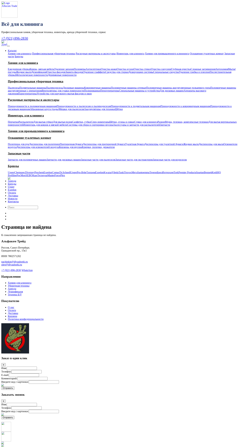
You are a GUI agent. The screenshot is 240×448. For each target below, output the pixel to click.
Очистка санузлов (161, 69)
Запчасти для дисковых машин (64, 159)
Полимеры (80, 69)
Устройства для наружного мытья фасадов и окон (64, 93)
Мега (134, 172)
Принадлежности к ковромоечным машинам (185, 106)
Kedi (214, 172)
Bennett (208, 172)
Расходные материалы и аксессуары (96, 53)
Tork (176, 172)
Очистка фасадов (55, 72)
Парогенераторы (27, 93)
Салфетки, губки (81, 122)
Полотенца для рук (18, 144)
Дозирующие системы (140, 72)
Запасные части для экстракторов (134, 159)
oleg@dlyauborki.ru (11, 264)
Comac (55, 172)
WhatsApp (27, 270)
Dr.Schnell (64, 172)
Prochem (39, 172)
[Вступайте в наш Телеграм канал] (6, 430)
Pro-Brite (81, 172)
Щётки (119, 109)
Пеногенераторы (109, 90)
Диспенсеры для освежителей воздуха (37, 147)
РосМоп (21, 175)
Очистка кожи (109, 69)
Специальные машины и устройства (139, 90)
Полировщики (92, 90)
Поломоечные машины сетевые (128, 87)
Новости (12, 198)
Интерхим (168, 172)
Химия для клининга (19, 53)
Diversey (29, 172)
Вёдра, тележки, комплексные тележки (186, 122)
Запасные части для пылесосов (98, 159)
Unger (11, 172)
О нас (11, 307)
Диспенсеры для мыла (211, 144)
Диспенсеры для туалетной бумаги (163, 144)
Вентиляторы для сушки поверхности (63, 90)
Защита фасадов (74, 72)
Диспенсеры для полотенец (44, 144)
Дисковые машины (73, 87)
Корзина (12, 316)
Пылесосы (13, 87)
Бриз (159, 172)
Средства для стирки (116, 72)
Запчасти (165, 124)
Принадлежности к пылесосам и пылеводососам (84, 106)
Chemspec (19, 172)
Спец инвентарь (100, 122)
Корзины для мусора (70, 147)
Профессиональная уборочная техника (53, 53)
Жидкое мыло (23, 72)
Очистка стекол (142, 69)
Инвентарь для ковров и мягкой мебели (45, 124)
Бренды (19, 56)
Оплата (12, 192)
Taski (121, 172)
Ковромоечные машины (97, 87)
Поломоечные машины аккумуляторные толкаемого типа (178, 87)
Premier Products (187, 172)
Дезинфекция (38, 72)
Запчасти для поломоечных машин (27, 159)
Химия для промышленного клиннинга (167, 53)
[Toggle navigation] (8, 46)
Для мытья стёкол (43, 122)
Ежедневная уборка (19, 69)
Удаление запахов (64, 69)
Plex (62, 175)
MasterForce (54, 175)
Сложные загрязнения (203, 69)
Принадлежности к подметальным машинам (135, 106)
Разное (161, 122)
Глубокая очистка (181, 69)
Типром (90, 172)
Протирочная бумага (71, 144)
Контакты (13, 201)
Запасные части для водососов (170, 159)
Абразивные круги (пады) (44, 109)
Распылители (26, 122)
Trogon (153, 172)
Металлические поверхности (32, 75)
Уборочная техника (18, 285)
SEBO (29, 175)
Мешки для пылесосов (71, 109)
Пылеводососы (54, 87)
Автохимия (221, 69)
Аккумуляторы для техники (99, 109)
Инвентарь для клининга (130, 53)
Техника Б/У (15, 294)
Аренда (12, 181)
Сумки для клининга (146, 122)
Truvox (128, 172)
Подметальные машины (32, 87)
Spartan (200, 172)
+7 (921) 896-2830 (14, 38)
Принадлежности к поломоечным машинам (32, 106)
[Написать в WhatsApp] (6, 440)
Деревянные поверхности (62, 75)
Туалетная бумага (134, 144)
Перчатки (13, 122)
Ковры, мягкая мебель (42, 69)
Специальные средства (166, 72)
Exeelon (48, 172)
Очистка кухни (125, 69)
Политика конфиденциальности (26, 319)
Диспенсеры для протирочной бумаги (104, 144)
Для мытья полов (62, 122)
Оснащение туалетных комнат (207, 53)
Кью (34, 175)
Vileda (115, 172)
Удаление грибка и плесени (194, 72)
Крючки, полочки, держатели (98, 147)
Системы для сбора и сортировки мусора (90, 124)
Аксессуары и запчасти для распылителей (136, 124)
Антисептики (93, 69)
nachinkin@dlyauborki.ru (14, 261)
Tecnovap (42, 175)
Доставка (13, 195)
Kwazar (108, 172)
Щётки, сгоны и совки (121, 122)
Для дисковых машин (172, 90)
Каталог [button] (12, 50)
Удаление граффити (94, 72)
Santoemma (143, 172)
